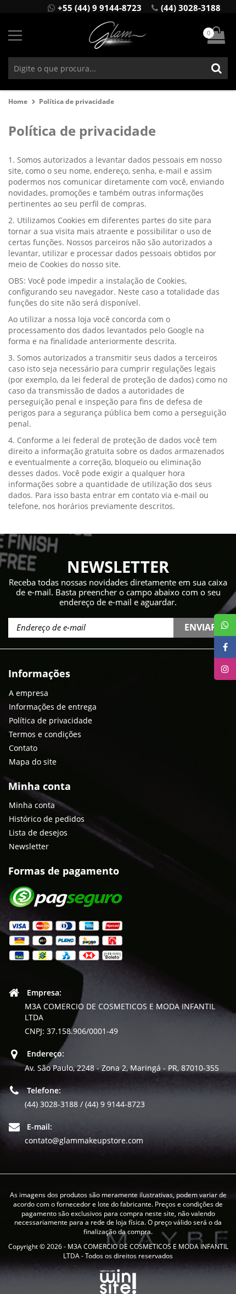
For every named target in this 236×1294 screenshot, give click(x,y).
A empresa (28, 693)
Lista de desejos (38, 832)
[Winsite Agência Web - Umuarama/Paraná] (118, 1279)
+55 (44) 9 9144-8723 (100, 7)
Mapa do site (33, 761)
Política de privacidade (76, 101)
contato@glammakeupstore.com (84, 1140)
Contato (23, 748)
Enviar (200, 627)
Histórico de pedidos (47, 819)
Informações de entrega (53, 706)
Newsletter (29, 846)
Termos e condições (45, 734)
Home (17, 101)
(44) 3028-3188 (191, 7)
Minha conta (32, 805)
